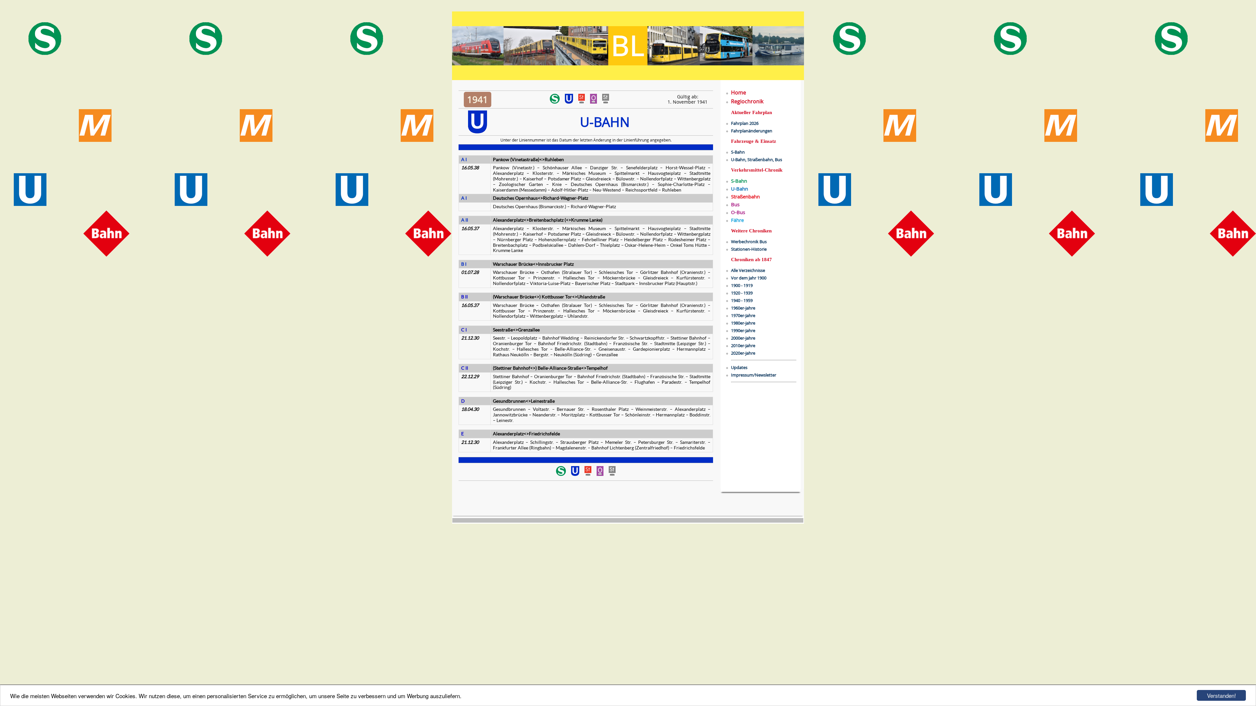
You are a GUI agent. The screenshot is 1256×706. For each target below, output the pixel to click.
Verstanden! (1221, 695)
